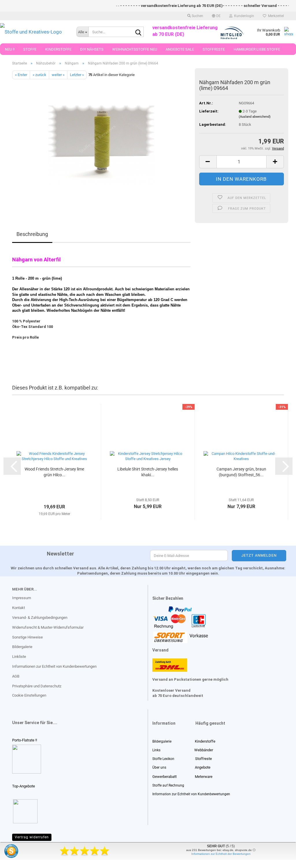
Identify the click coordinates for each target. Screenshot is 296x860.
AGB (15, 676)
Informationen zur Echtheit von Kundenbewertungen (54, 666)
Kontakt (18, 608)
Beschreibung (32, 234)
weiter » (58, 75)
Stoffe (29, 49)
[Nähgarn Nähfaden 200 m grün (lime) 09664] (101, 144)
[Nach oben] (16, 851)
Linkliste (19, 656)
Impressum (21, 598)
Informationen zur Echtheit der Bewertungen (221, 853)
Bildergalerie (22, 647)
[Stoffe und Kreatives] (34, 31)
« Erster (21, 75)
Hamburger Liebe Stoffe (257, 49)
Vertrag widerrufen (32, 837)
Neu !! (9, 49)
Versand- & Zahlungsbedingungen (39, 617)
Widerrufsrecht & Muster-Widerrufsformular (48, 627)
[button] (216, 16)
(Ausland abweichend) (255, 117)
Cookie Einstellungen (29, 695)
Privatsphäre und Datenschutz (36, 686)
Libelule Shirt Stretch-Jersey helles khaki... (147, 472)
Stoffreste (214, 49)
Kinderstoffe (58, 49)
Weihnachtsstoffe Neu (134, 49)
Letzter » (77, 75)
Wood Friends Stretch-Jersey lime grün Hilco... (54, 472)
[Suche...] (138, 32)
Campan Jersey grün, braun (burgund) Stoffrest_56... (241, 472)
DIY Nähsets (91, 49)
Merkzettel (275, 16)
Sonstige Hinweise (27, 637)
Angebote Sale (180, 49)
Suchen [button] (197, 16)
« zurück (39, 75)
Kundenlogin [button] (243, 16)
